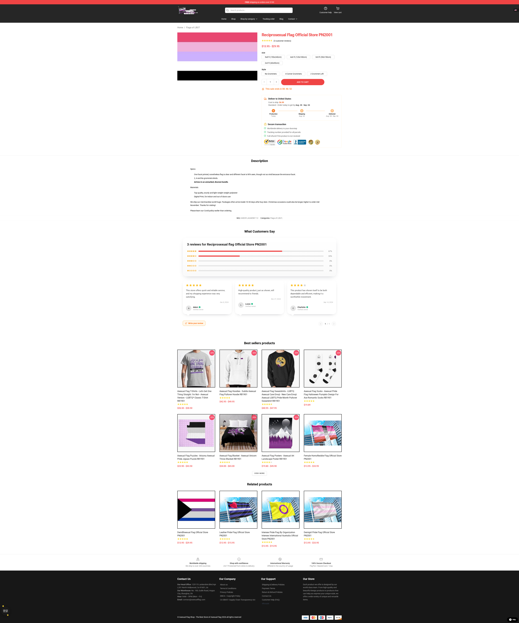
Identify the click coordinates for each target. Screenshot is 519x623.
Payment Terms (268, 588)
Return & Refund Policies (272, 592)
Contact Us (266, 596)
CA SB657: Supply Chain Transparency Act (237, 600)
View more (259, 473)
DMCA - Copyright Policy (230, 596)
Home (180, 27)
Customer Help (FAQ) (271, 600)
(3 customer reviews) (282, 41)
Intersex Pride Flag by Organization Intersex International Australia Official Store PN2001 (280, 535)
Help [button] (514, 620)
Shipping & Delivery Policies (273, 585)
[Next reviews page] (333, 323)
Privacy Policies (226, 592)
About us (224, 585)
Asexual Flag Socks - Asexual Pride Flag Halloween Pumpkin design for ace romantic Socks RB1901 (321, 394)
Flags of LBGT (193, 27)
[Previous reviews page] (320, 323)
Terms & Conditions (228, 588)
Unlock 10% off (5, 611)
